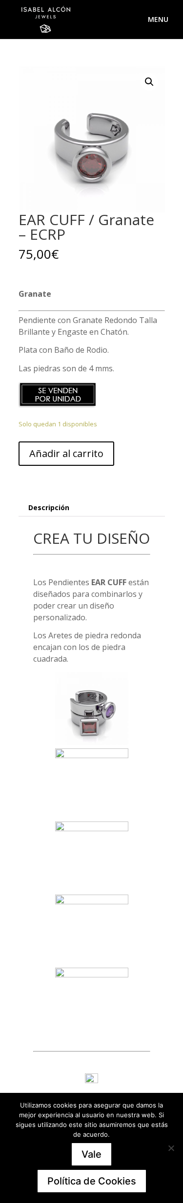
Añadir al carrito (66, 453)
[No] (171, 1148)
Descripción (48, 507)
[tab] (92, 507)
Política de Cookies (91, 1181)
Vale (91, 1154)
